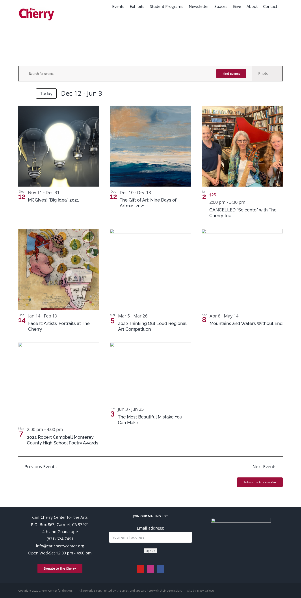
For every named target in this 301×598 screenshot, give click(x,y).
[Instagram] (150, 569)
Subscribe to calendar (259, 482)
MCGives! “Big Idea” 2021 (53, 200)
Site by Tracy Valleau (200, 590)
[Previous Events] (21, 94)
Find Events (231, 74)
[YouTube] (140, 569)
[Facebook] (160, 569)
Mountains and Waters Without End (246, 323)
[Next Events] (29, 94)
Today (46, 93)
